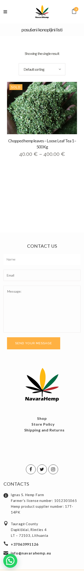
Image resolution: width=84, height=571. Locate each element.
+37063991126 (24, 544)
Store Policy (43, 424)
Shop (42, 418)
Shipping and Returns (44, 430)
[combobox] (42, 69)
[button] (10, 561)
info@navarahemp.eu (31, 553)
